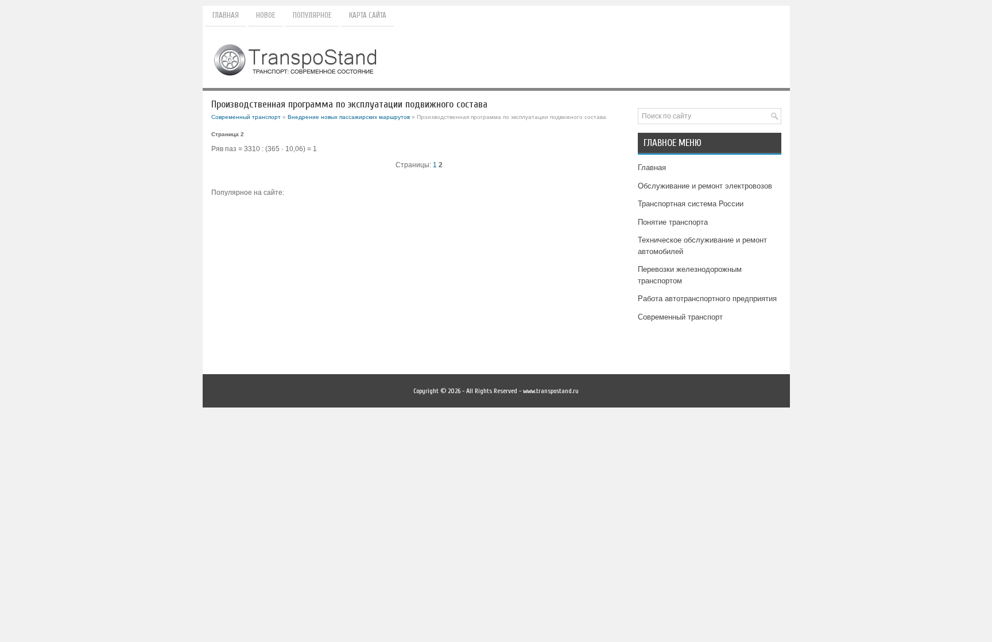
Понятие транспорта (673, 222)
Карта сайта (367, 15)
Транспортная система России (690, 203)
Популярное (312, 15)
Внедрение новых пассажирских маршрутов (349, 117)
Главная (225, 15)
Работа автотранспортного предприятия (707, 298)
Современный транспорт (246, 117)
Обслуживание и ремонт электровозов (705, 186)
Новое (266, 15)
